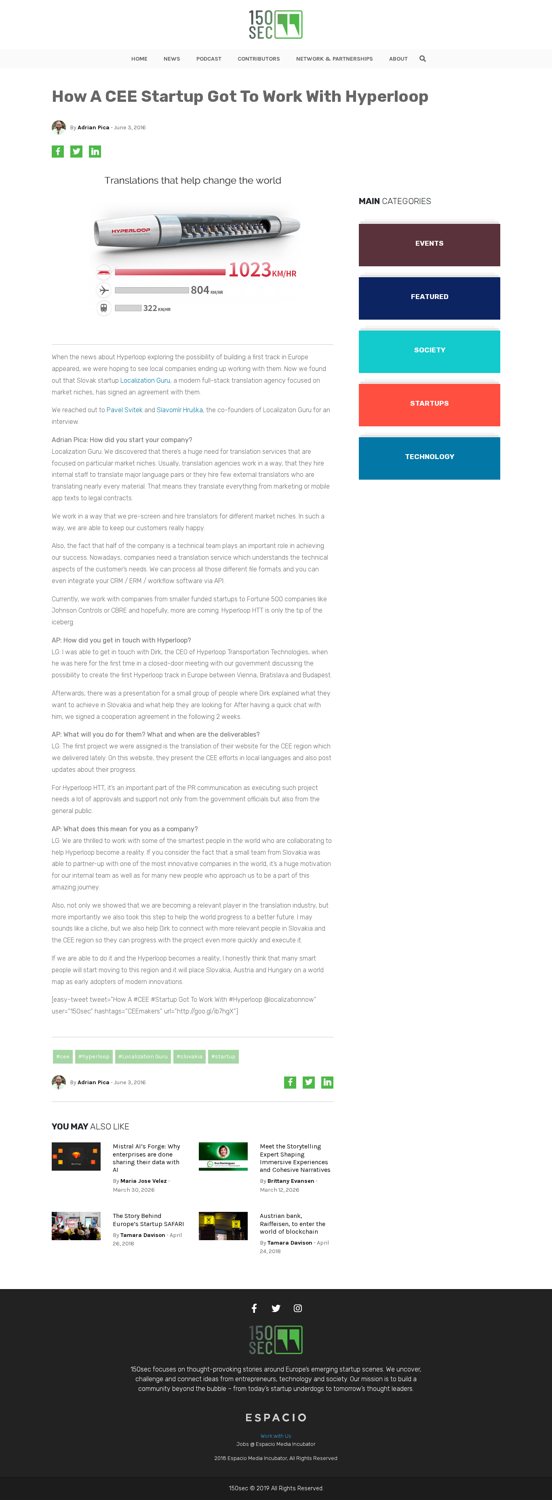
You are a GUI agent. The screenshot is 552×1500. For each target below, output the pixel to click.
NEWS (172, 58)
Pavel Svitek (125, 410)
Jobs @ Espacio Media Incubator (276, 1444)
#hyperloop (94, 1056)
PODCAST (208, 58)
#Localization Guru (143, 1056)
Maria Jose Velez (143, 1181)
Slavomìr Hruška (180, 410)
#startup (223, 1056)
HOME (139, 58)
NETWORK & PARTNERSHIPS (334, 58)
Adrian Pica (94, 127)
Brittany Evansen (291, 1181)
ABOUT (398, 58)
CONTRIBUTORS (259, 58)
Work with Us (276, 1436)
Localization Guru (145, 380)
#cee (63, 1056)
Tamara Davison (142, 1235)
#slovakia (189, 1056)
